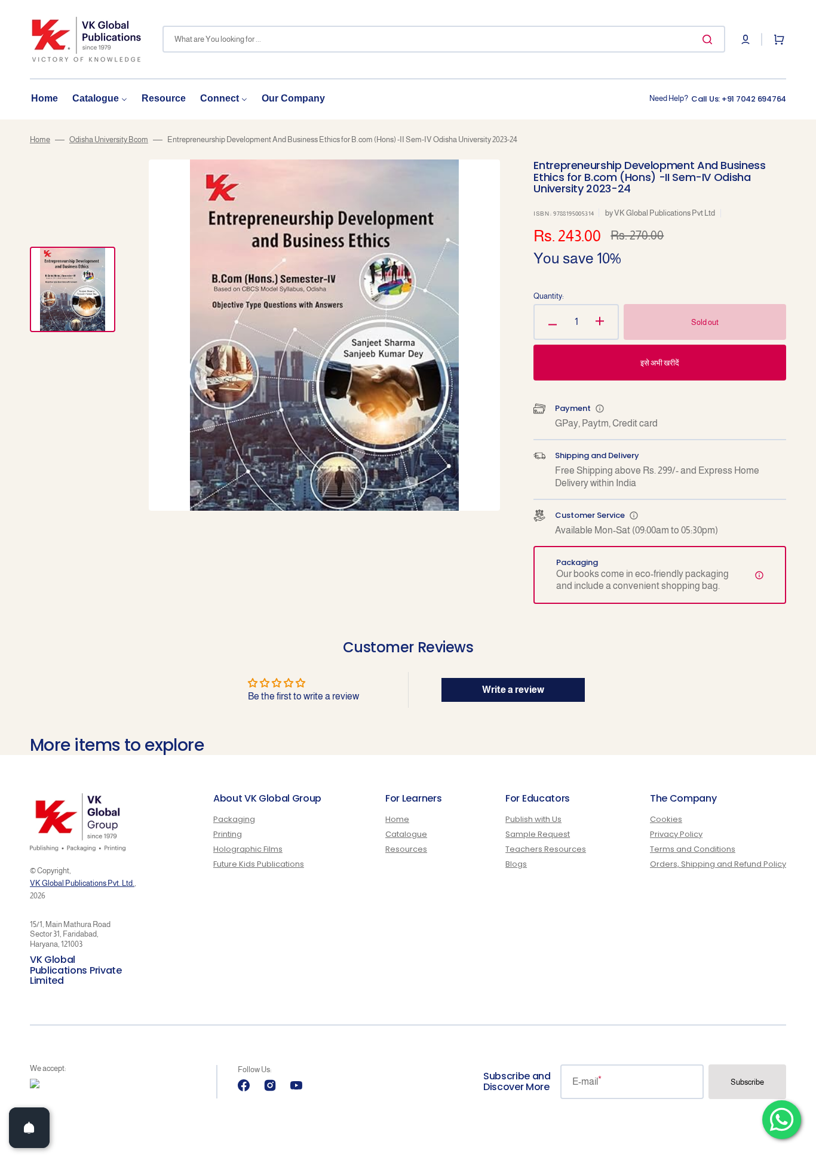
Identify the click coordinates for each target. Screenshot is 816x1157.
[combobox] (443, 39)
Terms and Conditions (692, 849)
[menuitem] (44, 98)
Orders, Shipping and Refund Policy (718, 864)
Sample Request (537, 834)
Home (40, 139)
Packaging (234, 820)
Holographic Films (248, 849)
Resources (406, 849)
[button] (745, 39)
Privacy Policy (676, 834)
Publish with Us (533, 820)
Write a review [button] (513, 690)
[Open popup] (600, 409)
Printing (227, 834)
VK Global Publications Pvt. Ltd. (82, 883)
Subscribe (747, 1082)
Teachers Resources (545, 849)
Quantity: (548, 295)
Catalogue (406, 834)
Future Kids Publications (258, 864)
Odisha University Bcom (108, 139)
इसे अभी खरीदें (659, 362)
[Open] (29, 1127)
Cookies (666, 820)
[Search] (709, 39)
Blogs (516, 864)
